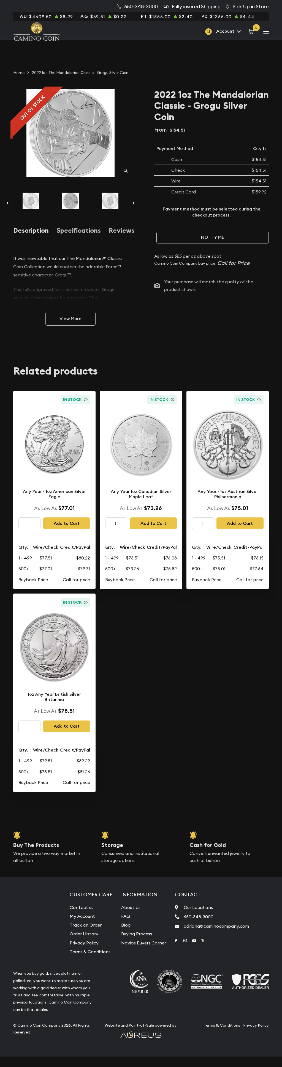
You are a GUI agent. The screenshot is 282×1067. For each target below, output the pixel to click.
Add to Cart (67, 523)
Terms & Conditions (90, 951)
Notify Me (212, 237)
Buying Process (136, 933)
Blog (126, 925)
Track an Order (86, 925)
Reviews (121, 230)
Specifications (79, 230)
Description (31, 230)
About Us (130, 907)
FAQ (125, 916)
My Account (82, 916)
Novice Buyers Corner (143, 943)
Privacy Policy (84, 943)
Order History (84, 933)
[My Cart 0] (252, 31)
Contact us (81, 907)
